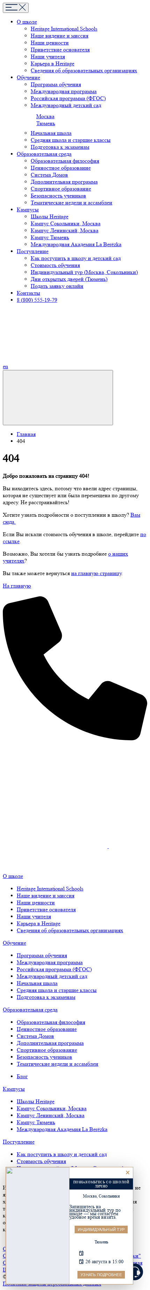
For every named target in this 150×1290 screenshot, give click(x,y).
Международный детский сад (66, 105)
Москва (45, 116)
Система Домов (49, 174)
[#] (12, 858)
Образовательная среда (30, 1009)
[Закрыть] (127, 1172)
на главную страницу (96, 573)
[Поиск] (61, 366)
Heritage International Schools (64, 28)
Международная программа (64, 91)
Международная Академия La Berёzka (76, 244)
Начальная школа (51, 133)
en (5, 366)
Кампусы (14, 1089)
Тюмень (45, 123)
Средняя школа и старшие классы (71, 140)
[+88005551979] (75, 738)
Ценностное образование (61, 167)
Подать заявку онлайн (57, 286)
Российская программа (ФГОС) (68, 98)
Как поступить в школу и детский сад (76, 258)
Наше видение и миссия (59, 35)
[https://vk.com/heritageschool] (56, 846)
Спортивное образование (61, 188)
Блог (22, 1076)
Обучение (14, 943)
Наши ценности (50, 42)
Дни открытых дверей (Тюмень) (69, 279)
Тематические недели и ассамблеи (71, 202)
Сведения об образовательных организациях (84, 70)
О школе (13, 876)
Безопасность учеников (58, 195)
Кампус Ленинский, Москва (64, 230)
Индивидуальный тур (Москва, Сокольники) (84, 272)
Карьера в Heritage (52, 63)
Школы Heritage (49, 216)
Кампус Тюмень (50, 237)
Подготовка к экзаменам (60, 147)
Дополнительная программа (64, 181)
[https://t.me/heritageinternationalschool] (55, 792)
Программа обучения (56, 84)
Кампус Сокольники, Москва (65, 223)
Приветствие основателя (60, 49)
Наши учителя (48, 56)
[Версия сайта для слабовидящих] (58, 397)
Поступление (19, 1141)
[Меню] (16, 8)
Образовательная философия (65, 161)
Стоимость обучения (55, 265)
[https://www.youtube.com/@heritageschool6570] (114, 846)
